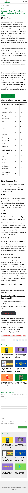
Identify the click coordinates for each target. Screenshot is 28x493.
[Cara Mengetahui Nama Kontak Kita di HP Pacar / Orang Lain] (7, 350)
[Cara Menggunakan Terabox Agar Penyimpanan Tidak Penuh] (7, 363)
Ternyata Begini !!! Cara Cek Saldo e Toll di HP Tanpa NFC (7, 472)
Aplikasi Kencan (6, 335)
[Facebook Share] (14, 340)
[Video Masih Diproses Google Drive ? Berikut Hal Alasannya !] (7, 377)
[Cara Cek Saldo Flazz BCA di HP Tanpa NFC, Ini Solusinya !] (21, 363)
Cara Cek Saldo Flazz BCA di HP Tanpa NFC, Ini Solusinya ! (20, 370)
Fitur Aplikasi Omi (16, 335)
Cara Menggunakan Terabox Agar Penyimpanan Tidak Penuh (6, 370)
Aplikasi (2, 8)
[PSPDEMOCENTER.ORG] (6, 1)
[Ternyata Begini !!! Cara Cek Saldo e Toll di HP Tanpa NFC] (7, 466)
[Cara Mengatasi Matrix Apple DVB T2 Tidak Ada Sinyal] (21, 350)
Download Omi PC (8, 313)
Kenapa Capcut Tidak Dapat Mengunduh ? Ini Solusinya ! (21, 384)
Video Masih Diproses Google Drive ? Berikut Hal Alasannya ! (7, 384)
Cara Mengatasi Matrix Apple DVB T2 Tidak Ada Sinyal (20, 356)
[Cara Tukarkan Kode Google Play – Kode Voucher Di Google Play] (20, 466)
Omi (24, 335)
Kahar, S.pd (6, 17)
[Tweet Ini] (17, 340)
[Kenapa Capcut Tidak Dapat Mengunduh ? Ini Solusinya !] (21, 377)
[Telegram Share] (23, 340)
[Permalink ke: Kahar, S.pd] (2, 18)
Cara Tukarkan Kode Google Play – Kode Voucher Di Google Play (20, 472)
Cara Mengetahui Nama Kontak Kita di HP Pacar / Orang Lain (7, 356)
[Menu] (2, 1)
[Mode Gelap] (24, 2)
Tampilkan (11, 95)
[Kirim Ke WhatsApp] (26, 340)
